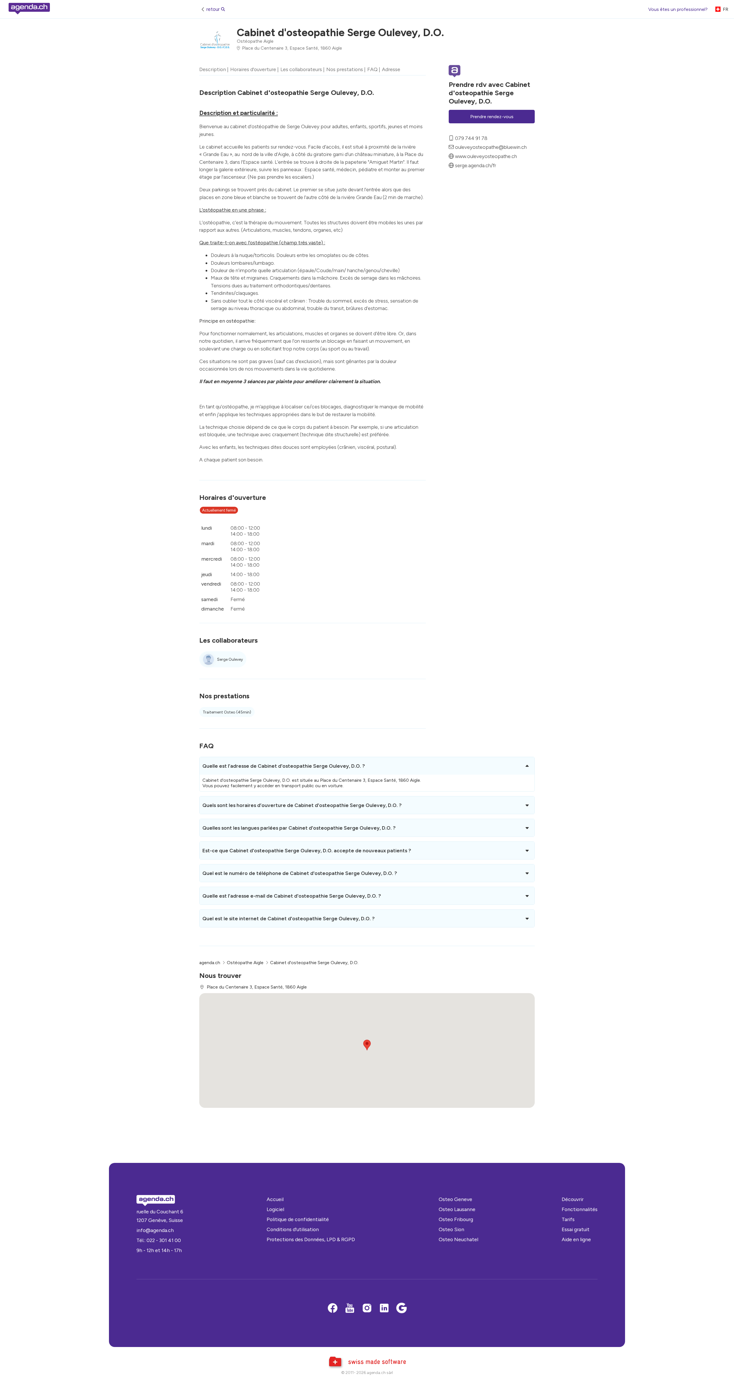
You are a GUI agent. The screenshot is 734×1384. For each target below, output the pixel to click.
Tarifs (568, 1219)
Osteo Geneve (455, 1199)
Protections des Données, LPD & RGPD (311, 1239)
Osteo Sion (451, 1229)
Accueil (275, 1199)
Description (212, 69)
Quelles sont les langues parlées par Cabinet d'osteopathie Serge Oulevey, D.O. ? (299, 828)
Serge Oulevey (230, 659)
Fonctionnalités (580, 1209)
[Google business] (401, 1308)
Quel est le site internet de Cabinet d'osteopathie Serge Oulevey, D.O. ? (288, 918)
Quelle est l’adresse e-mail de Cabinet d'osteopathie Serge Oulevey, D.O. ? (291, 896)
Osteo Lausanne (457, 1209)
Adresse (391, 69)
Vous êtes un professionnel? (678, 9)
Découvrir (572, 1199)
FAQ (372, 69)
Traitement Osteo (227, 712)
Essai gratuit (575, 1229)
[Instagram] (367, 1308)
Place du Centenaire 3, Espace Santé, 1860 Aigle (292, 48)
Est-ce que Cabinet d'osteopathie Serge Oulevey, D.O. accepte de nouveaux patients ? (306, 850)
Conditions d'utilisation (293, 1229)
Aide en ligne (576, 1239)
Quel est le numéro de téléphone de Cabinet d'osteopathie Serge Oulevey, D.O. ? (299, 873)
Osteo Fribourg (456, 1219)
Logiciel (275, 1209)
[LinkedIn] (384, 1308)
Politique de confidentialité (298, 1219)
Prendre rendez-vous (492, 116)
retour (213, 9)
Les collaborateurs (301, 69)
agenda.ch (209, 962)
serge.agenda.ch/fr (475, 165)
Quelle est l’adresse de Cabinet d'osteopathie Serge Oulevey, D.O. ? (283, 766)
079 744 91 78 (471, 138)
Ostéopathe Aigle (255, 41)
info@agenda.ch (155, 1230)
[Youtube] (350, 1308)
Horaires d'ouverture (253, 69)
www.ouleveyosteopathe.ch (486, 156)
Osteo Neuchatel (458, 1239)
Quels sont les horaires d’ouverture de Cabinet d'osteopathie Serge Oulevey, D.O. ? (302, 805)
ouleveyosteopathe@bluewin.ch (491, 147)
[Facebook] (332, 1308)
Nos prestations (344, 69)
